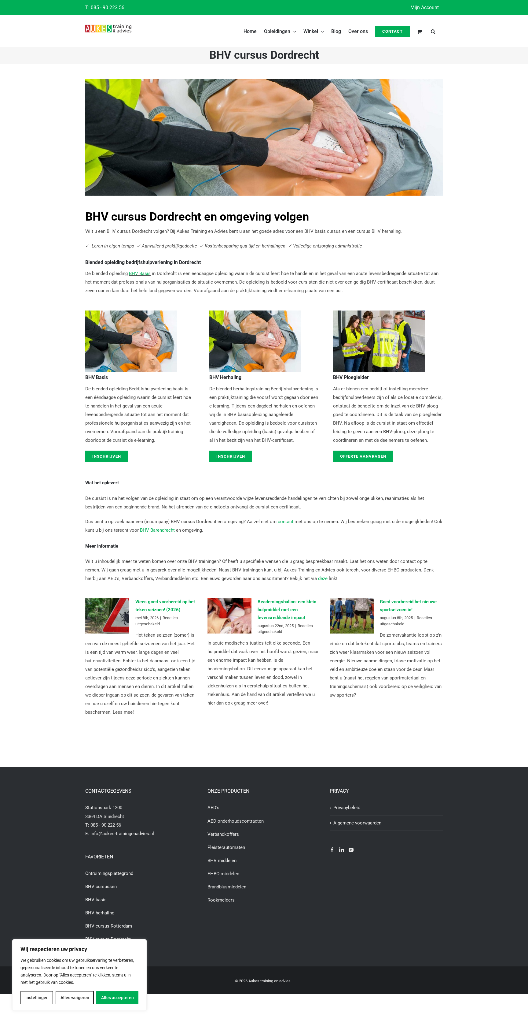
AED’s (213, 807)
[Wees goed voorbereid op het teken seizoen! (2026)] (107, 616)
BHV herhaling (99, 913)
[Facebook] (332, 849)
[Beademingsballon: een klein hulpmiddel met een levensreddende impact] (229, 616)
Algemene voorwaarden (357, 823)
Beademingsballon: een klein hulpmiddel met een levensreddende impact (287, 609)
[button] (433, 31)
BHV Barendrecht (157, 530)
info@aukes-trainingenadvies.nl (122, 833)
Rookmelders (221, 900)
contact (285, 521)
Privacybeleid (346, 807)
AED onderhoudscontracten (235, 821)
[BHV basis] (131, 312)
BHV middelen (222, 860)
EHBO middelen (223, 873)
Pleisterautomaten (226, 847)
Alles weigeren (75, 997)
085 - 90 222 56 (107, 7)
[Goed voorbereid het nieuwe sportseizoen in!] (352, 616)
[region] (79, 975)
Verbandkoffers (223, 834)
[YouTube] (351, 849)
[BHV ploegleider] (379, 312)
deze (323, 578)
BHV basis (96, 899)
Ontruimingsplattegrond (109, 873)
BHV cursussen (101, 886)
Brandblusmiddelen (226, 887)
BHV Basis (140, 273)
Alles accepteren (117, 997)
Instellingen (37, 997)
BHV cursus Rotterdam (108, 926)
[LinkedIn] (341, 849)
